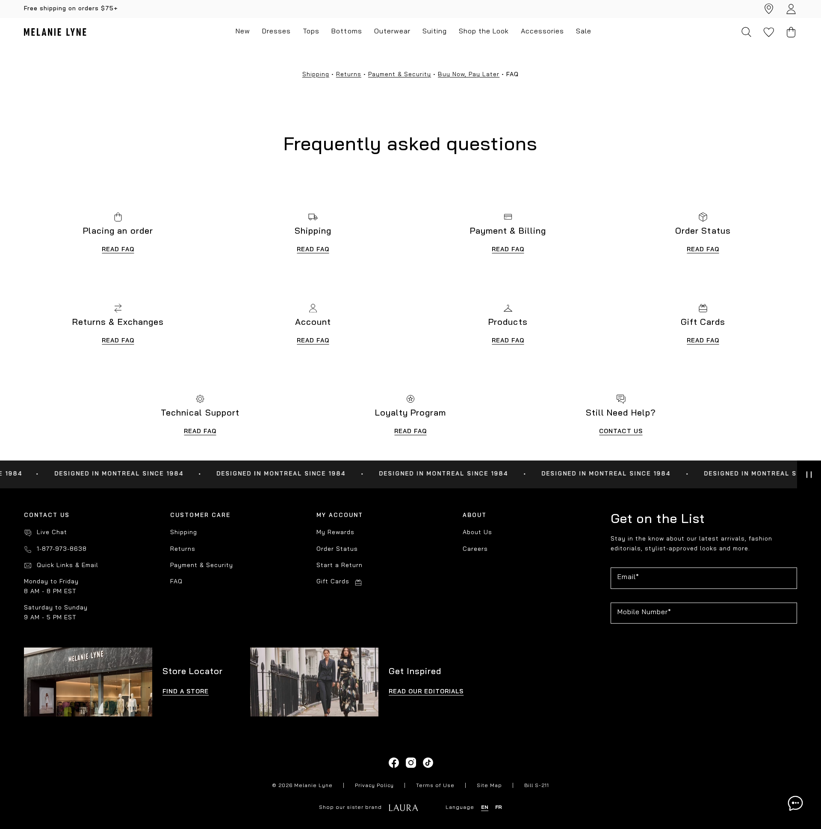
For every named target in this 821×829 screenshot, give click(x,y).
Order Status (337, 549)
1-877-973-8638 (62, 549)
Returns (348, 74)
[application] (795, 803)
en (484, 807)
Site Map (489, 785)
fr (498, 807)
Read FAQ (118, 250)
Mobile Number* (644, 612)
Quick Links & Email (67, 565)
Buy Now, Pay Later (468, 74)
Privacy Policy (374, 785)
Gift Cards (332, 582)
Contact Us (620, 431)
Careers (475, 549)
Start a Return (339, 565)
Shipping (315, 74)
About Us (477, 532)
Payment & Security (399, 74)
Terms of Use (435, 785)
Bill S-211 (536, 785)
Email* (628, 577)
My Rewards (335, 532)
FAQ (176, 582)
